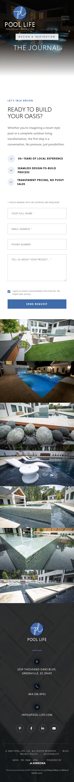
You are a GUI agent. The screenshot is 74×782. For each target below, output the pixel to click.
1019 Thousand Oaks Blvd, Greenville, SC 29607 (37, 671)
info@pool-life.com (37, 714)
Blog (66, 751)
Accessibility (51, 754)
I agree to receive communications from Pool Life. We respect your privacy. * (36, 292)
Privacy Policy (29, 754)
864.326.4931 (37, 694)
